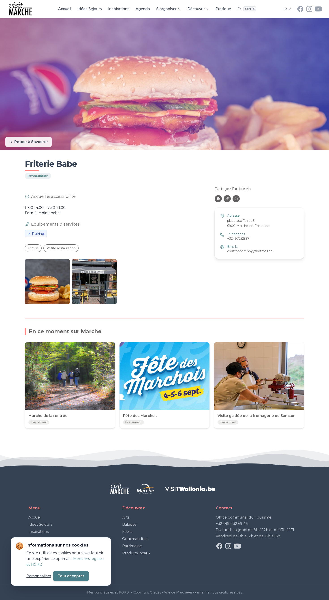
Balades (129, 524)
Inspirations (118, 9)
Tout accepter (71, 576)
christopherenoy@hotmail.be (250, 251)
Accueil (64, 9)
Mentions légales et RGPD (108, 592)
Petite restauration (61, 248)
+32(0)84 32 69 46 (232, 523)
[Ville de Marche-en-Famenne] (145, 488)
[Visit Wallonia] (190, 488)
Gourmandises (135, 539)
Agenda (143, 9)
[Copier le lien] (227, 198)
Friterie (33, 248)
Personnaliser (38, 576)
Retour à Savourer (31, 142)
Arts (125, 517)
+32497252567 (238, 239)
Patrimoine (132, 546)
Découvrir (196, 9)
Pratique (223, 9)
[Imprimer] (236, 198)
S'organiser (166, 9)
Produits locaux (136, 553)
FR (284, 9)
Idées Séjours (89, 9)
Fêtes (127, 532)
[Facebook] (218, 198)
